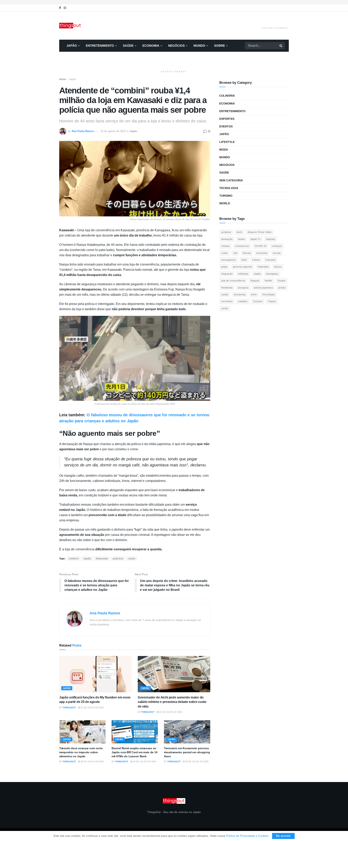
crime (224, 253)
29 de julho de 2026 (144, 761)
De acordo (283, 835)
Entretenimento (100, 45)
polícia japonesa (263, 287)
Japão (71, 45)
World (224, 203)
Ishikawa (243, 274)
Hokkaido (263, 267)
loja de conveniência (233, 280)
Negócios (176, 45)
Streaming (239, 294)
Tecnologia (228, 188)
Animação (227, 239)
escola (277, 253)
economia (261, 253)
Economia (150, 45)
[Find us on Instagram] (65, 7)
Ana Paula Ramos (83, 131)
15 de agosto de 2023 (113, 131)
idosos (278, 267)
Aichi (239, 232)
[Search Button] (281, 45)
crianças (277, 246)
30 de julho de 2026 (92, 761)
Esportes (226, 118)
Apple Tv (256, 239)
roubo (131, 558)
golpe (224, 267)
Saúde (128, 45)
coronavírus (242, 246)
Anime (241, 239)
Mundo (199, 45)
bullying (270, 239)
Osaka (281, 280)
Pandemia (227, 287)
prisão (282, 287)
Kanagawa (272, 274)
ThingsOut (69, 707)
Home (62, 79)
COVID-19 (260, 246)
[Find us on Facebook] (60, 7)
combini (74, 558)
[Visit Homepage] (70, 25)
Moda (223, 149)
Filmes (256, 260)
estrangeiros (228, 260)
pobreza (118, 558)
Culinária (227, 95)
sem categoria (231, 180)
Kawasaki (102, 558)
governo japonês (242, 267)
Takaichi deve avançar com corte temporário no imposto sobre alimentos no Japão (81, 752)
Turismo (225, 195)
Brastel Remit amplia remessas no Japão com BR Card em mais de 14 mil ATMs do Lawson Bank (134, 752)
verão (224, 308)
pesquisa (243, 287)
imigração (227, 274)
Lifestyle (227, 142)
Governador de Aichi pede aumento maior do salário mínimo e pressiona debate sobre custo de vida (172, 702)
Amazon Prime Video (260, 232)
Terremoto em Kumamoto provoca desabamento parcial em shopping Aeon (187, 752)
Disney (247, 253)
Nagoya (255, 280)
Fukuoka (270, 260)
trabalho (243, 301)
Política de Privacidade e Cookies (247, 835)
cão (235, 253)
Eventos (226, 126)
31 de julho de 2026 (92, 707)
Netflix (268, 280)
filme (244, 260)
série (254, 294)
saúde (224, 294)
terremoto (227, 301)
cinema (225, 246)
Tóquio (272, 301)
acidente (226, 232)
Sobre (219, 45)
